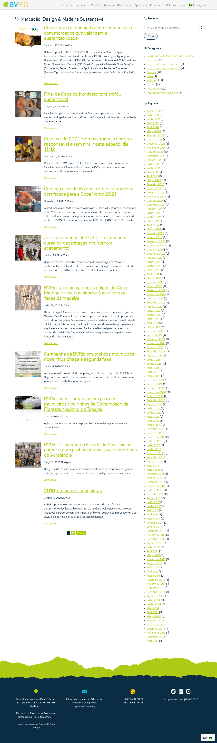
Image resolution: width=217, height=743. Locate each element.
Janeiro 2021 (154, 384)
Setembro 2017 (156, 494)
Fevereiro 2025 (155, 184)
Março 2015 (154, 575)
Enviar (151, 36)
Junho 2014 (154, 604)
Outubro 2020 (155, 396)
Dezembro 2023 (156, 241)
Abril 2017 (152, 514)
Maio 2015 (153, 567)
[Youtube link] (188, 692)
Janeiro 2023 (154, 286)
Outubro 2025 (155, 151)
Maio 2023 (153, 270)
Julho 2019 (153, 445)
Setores (80, 5)
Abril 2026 (153, 127)
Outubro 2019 (155, 441)
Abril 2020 (153, 420)
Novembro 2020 (156, 392)
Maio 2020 (153, 416)
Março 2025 (154, 180)
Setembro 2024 (156, 204)
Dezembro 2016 (156, 530)
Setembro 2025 (156, 155)
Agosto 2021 (154, 355)
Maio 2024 (153, 221)
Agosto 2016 (154, 543)
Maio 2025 (153, 172)
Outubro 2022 (155, 298)
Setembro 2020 (156, 400)
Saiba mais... (51, 83)
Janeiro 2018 (154, 477)
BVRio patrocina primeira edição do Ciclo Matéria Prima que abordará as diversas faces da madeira (85, 293)
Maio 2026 (153, 123)
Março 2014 (154, 616)
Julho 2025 (153, 164)
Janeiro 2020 (154, 433)
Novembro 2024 (156, 196)
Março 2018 (154, 469)
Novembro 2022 (156, 294)
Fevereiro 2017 (155, 522)
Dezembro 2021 (156, 339)
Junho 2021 (154, 363)
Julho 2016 (153, 547)
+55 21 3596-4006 (133, 699)
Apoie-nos (141, 5)
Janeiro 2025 (154, 188)
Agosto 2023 (154, 257)
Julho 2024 (153, 212)
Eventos (151, 72)
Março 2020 (154, 424)
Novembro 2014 (156, 583)
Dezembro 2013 (156, 628)
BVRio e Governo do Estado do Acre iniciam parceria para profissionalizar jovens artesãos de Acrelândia (90, 450)
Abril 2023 (153, 274)
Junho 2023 (154, 265)
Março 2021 (154, 376)
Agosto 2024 (154, 208)
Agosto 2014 (154, 596)
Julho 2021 (153, 359)
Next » (81, 533)
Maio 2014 (153, 608)
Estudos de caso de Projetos (163, 68)
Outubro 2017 (155, 490)
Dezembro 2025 (156, 143)
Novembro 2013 (156, 632)
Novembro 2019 (156, 437)
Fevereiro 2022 (155, 331)
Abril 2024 (153, 225)
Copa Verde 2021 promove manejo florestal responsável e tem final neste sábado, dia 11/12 (88, 144)
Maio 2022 (153, 318)
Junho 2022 (154, 314)
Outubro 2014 (155, 587)
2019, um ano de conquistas (73, 490)
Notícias (109, 5)
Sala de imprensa (176, 5)
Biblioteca (123, 5)
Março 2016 (154, 555)
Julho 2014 (153, 600)
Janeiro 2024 (154, 237)
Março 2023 (154, 278)
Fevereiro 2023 (155, 282)
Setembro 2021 (156, 351)
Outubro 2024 (155, 200)
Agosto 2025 (154, 160)
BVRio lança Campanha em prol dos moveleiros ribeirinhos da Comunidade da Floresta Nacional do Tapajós (86, 404)
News (150, 76)
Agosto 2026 (154, 111)
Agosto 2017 (154, 498)
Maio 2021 (153, 367)
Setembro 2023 (156, 253)
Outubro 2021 (155, 347)
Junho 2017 (154, 506)
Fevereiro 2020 (155, 429)
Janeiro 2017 (154, 526)
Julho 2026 (153, 115)
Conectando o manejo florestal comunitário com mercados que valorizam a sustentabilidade (88, 33)
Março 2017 (153, 518)
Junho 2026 (154, 119)
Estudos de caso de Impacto (163, 64)
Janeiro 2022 (154, 335)
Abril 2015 (152, 571)
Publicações (154, 88)
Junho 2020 (154, 412)
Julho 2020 (153, 408)
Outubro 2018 (155, 453)
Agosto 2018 (154, 461)
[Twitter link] (173, 692)
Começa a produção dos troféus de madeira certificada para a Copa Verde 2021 (88, 191)
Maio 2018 (153, 465)
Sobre (66, 5)
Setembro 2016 (156, 539)
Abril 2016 (153, 551)
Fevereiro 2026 (155, 135)
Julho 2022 (153, 310)
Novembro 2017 (156, 486)
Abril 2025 (153, 176)
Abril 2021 (152, 371)
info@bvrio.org (95, 699)
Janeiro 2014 (154, 624)
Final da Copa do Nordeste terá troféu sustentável (82, 96)
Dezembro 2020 (156, 388)
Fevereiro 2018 (155, 473)
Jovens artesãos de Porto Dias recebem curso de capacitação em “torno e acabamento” (85, 243)
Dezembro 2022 (156, 290)
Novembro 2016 (156, 534)
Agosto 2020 (154, 404)
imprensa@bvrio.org (84, 706)
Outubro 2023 (155, 249)
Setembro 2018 (156, 457)
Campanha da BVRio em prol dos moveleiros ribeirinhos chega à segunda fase (89, 356)
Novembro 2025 (156, 147)
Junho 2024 (154, 217)
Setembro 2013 (156, 636)
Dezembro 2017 (156, 482)
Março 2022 (154, 327)
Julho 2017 (153, 502)
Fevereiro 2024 (155, 233)
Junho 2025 (154, 168)
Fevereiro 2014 (155, 620)
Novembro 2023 (156, 245)
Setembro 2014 (156, 592)
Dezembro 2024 (156, 192)
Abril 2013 (153, 640)
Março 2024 (154, 229)
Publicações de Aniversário (162, 92)
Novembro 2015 (156, 559)
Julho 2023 (153, 261)
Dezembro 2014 (156, 579)
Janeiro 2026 (154, 139)
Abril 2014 (153, 612)
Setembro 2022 (156, 302)
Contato (155, 5)
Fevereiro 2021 (155, 380)
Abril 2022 (153, 323)
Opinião (151, 84)
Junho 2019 (154, 449)
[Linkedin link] (181, 692)
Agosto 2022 (154, 306)
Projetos (96, 5)
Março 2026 (154, 131)
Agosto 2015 (154, 563)
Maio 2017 (153, 510)
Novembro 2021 (156, 343)
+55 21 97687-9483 (132, 702)
